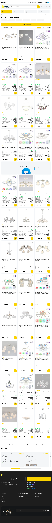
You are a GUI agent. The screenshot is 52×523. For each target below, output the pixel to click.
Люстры (36, 14)
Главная (2, 14)
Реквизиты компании (5, 499)
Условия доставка (21, 495)
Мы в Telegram (38, 168)
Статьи (36, 495)
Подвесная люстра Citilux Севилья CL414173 (33, 454)
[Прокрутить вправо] (43, 20)
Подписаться (46, 510)
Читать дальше (5, 462)
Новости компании (38, 493)
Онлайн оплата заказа (22, 498)
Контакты (3, 501)
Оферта (19, 499)
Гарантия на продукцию (5, 495)
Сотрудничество (4, 498)
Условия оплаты (21, 496)
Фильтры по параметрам (27, 24)
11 (39, 444)
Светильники (18, 14)
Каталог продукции (7, 11)
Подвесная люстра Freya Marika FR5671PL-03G (8, 454)
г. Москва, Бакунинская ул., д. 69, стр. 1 (10, 484)
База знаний (37, 496)
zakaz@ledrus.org (33, 2)
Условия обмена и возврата (23, 493)
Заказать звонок (38, 478)
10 (36, 444)
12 (42, 444)
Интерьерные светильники (27, 14)
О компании (3, 493)
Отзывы (2, 496)
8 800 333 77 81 (41, 2)
